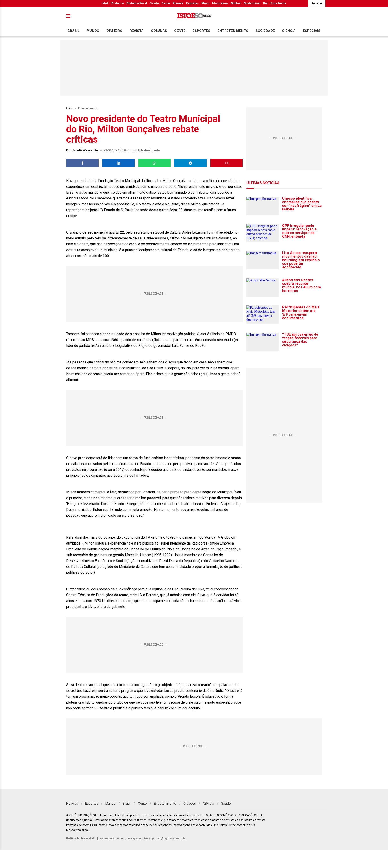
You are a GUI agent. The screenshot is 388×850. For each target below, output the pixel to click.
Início (69, 108)
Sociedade (265, 31)
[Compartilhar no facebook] (82, 163)
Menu (205, 3)
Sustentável (252, 3)
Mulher (236, 3)
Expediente (278, 3)
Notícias (72, 803)
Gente (165, 3)
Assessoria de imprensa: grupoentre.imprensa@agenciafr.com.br (143, 838)
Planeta (178, 3)
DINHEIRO (114, 31)
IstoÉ (105, 3)
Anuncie (316, 3)
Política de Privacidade (80, 838)
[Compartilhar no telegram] (190, 163)
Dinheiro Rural (136, 3)
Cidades (189, 803)
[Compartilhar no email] (226, 163)
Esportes (192, 3)
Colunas (159, 31)
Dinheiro (117, 3)
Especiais (311, 31)
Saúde (154, 3)
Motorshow (220, 3)
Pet (265, 3)
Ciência (289, 31)
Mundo (93, 31)
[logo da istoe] (194, 16)
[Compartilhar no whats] (154, 163)
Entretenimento (233, 31)
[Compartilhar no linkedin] (118, 163)
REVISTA (137, 31)
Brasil (73, 31)
